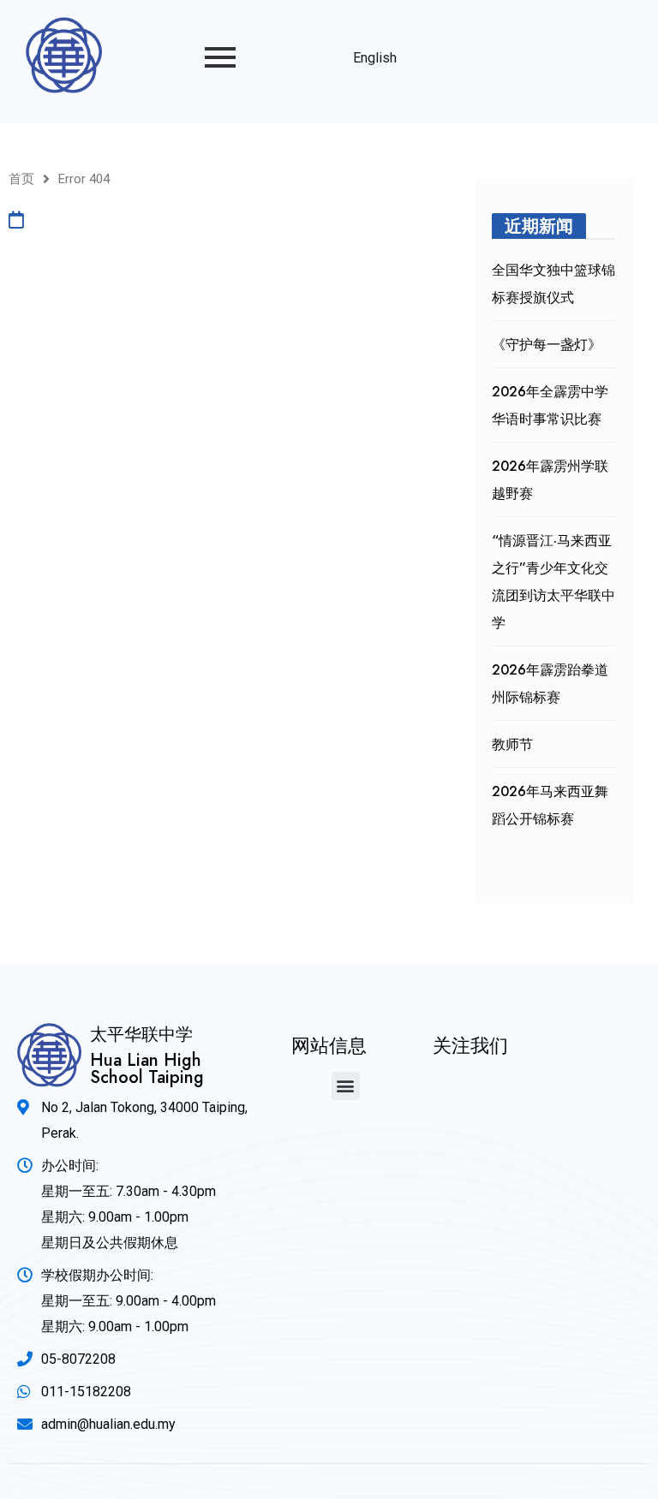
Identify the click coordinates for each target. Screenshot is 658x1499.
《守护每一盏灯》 (546, 344)
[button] (346, 1086)
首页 (21, 179)
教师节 (512, 744)
